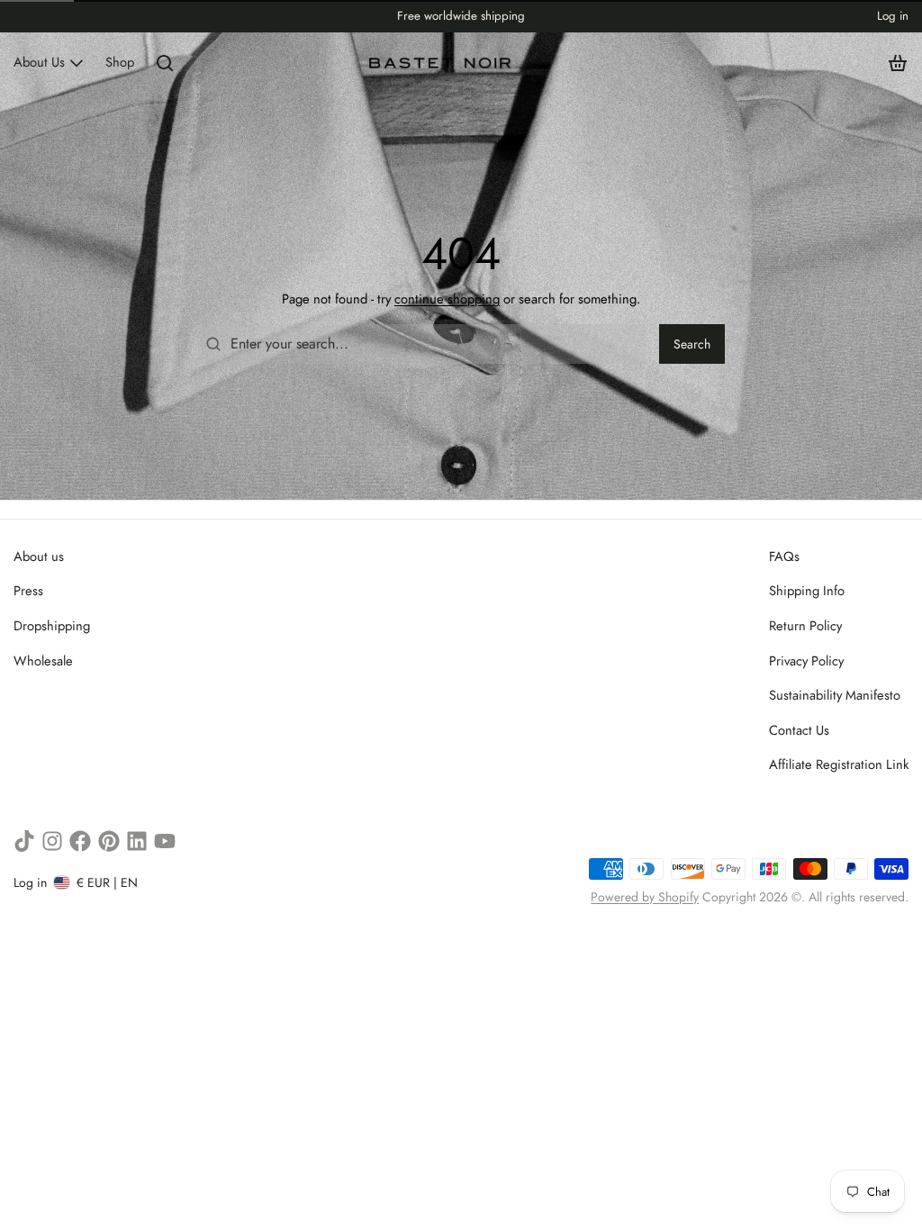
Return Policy (805, 626)
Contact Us (799, 730)
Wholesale (43, 661)
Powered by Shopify (645, 897)
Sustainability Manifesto (834, 695)
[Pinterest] (109, 841)
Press (28, 591)
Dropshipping (52, 626)
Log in (892, 15)
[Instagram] (52, 841)
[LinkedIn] (137, 841)
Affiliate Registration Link (838, 764)
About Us (39, 62)
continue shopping (447, 299)
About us (39, 556)
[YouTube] (165, 841)
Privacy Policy (806, 661)
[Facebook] (80, 841)
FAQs (784, 556)
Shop (119, 62)
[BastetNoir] (441, 63)
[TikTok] (24, 841)
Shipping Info (807, 591)
